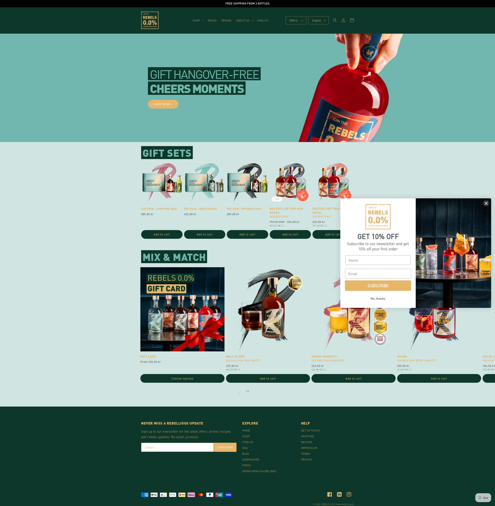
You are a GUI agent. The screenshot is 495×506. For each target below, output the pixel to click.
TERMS (305, 453)
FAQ (245, 448)
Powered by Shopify (344, 504)
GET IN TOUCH (310, 430)
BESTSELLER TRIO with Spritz (329, 212)
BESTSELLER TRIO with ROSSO (286, 212)
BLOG (245, 453)
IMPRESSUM (309, 448)
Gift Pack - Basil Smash (200, 209)
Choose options (182, 378)
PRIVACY (306, 459)
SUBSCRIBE (378, 285)
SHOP (246, 436)
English (316, 20)
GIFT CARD (148, 357)
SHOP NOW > (163, 104)
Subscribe (225, 447)
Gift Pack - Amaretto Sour (159, 209)
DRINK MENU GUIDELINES (259, 471)
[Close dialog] (486, 203)
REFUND (306, 442)
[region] (247, 3)
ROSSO (416, 358)
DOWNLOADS (250, 459)
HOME (246, 430)
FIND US (247, 442)
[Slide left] (239, 393)
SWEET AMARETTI (328, 358)
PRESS (246, 465)
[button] (197, 20)
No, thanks (378, 298)
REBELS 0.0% (328, 504)
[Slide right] (256, 393)
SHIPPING (307, 436)
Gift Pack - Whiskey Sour (244, 209)
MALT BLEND (243, 358)
